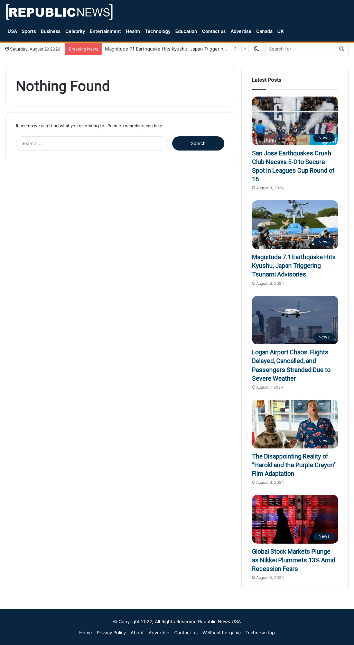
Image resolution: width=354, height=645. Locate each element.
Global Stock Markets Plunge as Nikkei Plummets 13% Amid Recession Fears (293, 560)
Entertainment (105, 31)
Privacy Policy (111, 632)
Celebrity (75, 31)
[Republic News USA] (60, 11)
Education (186, 31)
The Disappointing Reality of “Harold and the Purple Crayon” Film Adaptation (294, 465)
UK (280, 31)
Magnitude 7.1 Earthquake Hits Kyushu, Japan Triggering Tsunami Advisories (294, 265)
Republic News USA (219, 621)
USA (12, 31)
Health (133, 31)
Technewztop (260, 632)
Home (85, 632)
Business (50, 31)
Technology (157, 31)
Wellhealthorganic (222, 632)
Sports (29, 31)
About (137, 632)
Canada (264, 31)
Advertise (241, 31)
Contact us (214, 31)
